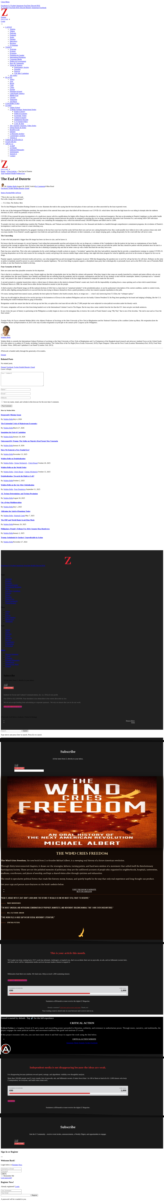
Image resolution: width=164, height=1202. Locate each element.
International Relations (18, 57)
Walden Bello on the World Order (13, 467)
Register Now (17, 1165)
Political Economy (20, 114)
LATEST (8, 27)
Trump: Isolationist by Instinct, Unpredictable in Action (22, 537)
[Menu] (2, 160)
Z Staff (12, 146)
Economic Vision (20, 116)
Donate (3, 17)
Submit (25, 731)
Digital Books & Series (18, 128)
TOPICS (8, 47)
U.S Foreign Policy (21, 122)
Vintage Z (13, 138)
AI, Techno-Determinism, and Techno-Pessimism (19, 494)
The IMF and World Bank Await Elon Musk (17, 520)
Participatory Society (21, 67)
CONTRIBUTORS (12, 103)
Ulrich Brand (33, 463)
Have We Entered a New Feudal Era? (15, 450)
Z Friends (13, 148)
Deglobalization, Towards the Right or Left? (17, 476)
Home (3, 171)
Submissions (14, 152)
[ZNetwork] (4, 15)
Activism (13, 49)
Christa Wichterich (20, 463)
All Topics (13, 75)
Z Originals (14, 45)
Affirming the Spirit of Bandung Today (15, 511)
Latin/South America (17, 93)
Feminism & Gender (17, 55)
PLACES (8, 77)
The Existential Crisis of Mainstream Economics (19, 424)
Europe (12, 89)
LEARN (8, 105)
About (3, 650)
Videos (12, 31)
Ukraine (13, 97)
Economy (13, 53)
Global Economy (20, 118)
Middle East (14, 95)
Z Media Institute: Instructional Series (23, 110)
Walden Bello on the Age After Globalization (17, 485)
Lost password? (6, 1178)
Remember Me (9, 1176)
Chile (12, 85)
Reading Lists (15, 130)
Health (13, 173)
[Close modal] (2, 1156)
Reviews (13, 43)
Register (34, 1195)
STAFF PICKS (10, 142)
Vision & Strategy (16, 65)
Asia (11, 81)
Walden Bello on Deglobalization (13, 459)
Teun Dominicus (20, 489)
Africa (12, 79)
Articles (12, 29)
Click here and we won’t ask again (70, 1007)
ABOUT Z (9, 144)
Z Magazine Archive (17, 134)
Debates (13, 39)
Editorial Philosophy (17, 150)
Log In (4, 1173)
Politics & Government (18, 61)
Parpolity (17, 69)
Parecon (17, 71)
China (12, 87)
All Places (13, 101)
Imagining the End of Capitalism (13, 432)
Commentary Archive (17, 136)
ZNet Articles (12, 171)
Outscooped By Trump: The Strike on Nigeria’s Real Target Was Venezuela (29, 441)
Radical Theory (19, 112)
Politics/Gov (20, 173)
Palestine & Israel (16, 91)
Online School (15, 108)
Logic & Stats (19, 124)
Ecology (13, 51)
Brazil (12, 83)
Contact (12, 156)
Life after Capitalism (21, 73)
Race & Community (17, 63)
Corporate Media (16, 59)
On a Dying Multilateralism (11, 502)
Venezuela (13, 99)
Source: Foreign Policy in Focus (11, 193)
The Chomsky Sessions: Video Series (23, 126)
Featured (13, 35)
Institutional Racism (21, 120)
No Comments (40, 186)
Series (12, 37)
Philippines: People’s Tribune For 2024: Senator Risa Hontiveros (25, 529)
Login (17, 1186)
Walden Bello (12, 186)
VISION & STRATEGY (14, 140)
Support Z (13, 154)
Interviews (13, 41)
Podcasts (13, 33)
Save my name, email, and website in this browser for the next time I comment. (31, 402)
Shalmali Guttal (19, 516)
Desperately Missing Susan (11, 415)
